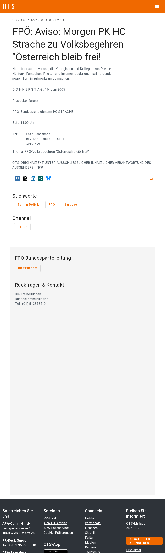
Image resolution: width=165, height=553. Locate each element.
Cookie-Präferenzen (58, 533)
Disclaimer (133, 550)
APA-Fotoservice (56, 528)
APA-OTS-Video (55, 523)
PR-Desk (50, 518)
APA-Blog (133, 528)
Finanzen (91, 528)
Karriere (90, 547)
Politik (89, 518)
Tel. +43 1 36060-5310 (19, 545)
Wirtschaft (93, 523)
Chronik (90, 533)
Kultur (89, 538)
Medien (90, 542)
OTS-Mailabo (135, 523)
